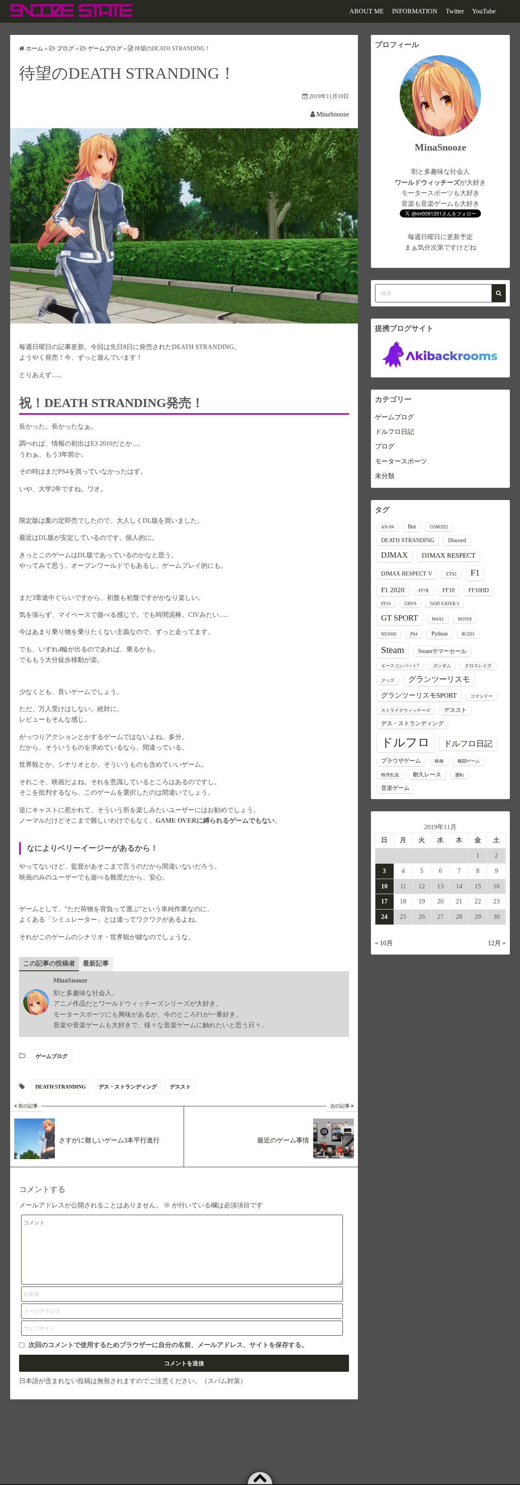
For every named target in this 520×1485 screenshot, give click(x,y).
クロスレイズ (478, 666)
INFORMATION (415, 11)
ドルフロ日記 (394, 431)
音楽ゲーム (395, 788)
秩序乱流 (390, 775)
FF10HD (478, 590)
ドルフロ (405, 742)
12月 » (497, 943)
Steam (392, 650)
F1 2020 (393, 590)
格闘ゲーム (468, 761)
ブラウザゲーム (401, 760)
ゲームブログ (51, 1056)
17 (384, 901)
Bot (412, 526)
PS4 (414, 634)
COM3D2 (439, 527)
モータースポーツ (401, 461)
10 (384, 886)
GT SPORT (399, 617)
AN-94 (387, 527)
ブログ (384, 446)
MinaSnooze (332, 114)
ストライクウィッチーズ (405, 710)
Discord (457, 540)
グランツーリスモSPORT (419, 695)
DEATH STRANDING (60, 1087)
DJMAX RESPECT (448, 555)
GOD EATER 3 (444, 603)
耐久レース (427, 774)
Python (439, 633)
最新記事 (96, 963)
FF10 (448, 590)
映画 (439, 761)
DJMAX (394, 555)
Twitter (455, 11)
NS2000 (388, 634)
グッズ (387, 680)
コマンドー (481, 696)
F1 (475, 573)
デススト (180, 1087)
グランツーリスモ (439, 679)
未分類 (384, 475)
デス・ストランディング (128, 1087)
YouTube (484, 11)
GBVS (410, 603)
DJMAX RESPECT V (406, 573)
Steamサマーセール (442, 651)
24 (384, 916)
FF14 (386, 603)
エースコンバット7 (400, 666)
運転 (459, 775)
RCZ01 (468, 634)
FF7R (423, 590)
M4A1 (438, 619)
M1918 (465, 619)
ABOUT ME (366, 11)
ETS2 (451, 574)
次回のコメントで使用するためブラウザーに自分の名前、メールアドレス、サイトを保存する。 (168, 1344)
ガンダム (442, 666)
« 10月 (384, 943)
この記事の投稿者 (49, 963)
